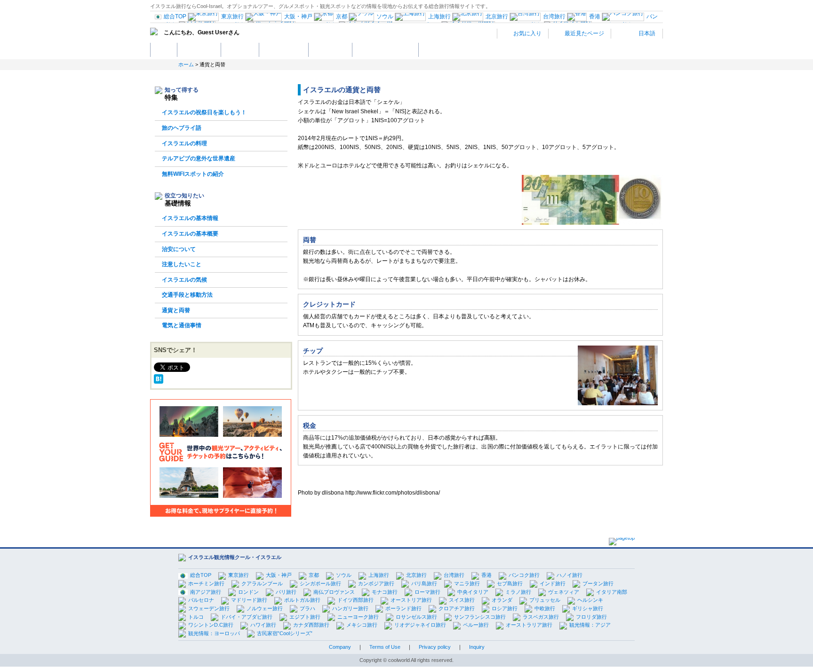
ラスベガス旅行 (541, 617)
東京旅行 (238, 575)
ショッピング (330, 49)
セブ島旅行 (510, 583)
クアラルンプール (262, 583)
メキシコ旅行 (361, 625)
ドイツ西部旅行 (355, 600)
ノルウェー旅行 (265, 608)
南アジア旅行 (205, 592)
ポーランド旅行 (403, 608)
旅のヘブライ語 (181, 128)
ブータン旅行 (598, 583)
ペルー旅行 (476, 625)
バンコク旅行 (524, 575)
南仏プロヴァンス (334, 592)
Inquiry (477, 647)
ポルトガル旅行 (302, 600)
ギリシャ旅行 (587, 608)
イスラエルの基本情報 (190, 218)
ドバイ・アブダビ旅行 (246, 617)
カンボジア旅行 (376, 583)
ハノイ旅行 (569, 575)
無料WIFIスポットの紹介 (193, 174)
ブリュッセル (544, 600)
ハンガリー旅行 (350, 608)
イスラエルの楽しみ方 (385, 49)
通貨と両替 (176, 310)
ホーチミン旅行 (206, 583)
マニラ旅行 (467, 583)
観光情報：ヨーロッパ (214, 633)
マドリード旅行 (249, 600)
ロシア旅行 (505, 608)
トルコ (196, 617)
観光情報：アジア (590, 625)
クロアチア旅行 (456, 608)
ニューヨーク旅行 (358, 617)
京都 (314, 575)
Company (340, 647)
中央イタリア (472, 592)
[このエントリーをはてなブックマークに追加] (158, 379)
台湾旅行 (454, 575)
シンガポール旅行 (320, 583)
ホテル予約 (240, 49)
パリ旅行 (286, 592)
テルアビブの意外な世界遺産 (198, 158)
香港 (486, 575)
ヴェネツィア (563, 592)
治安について (179, 249)
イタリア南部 (611, 592)
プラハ (307, 608)
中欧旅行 (544, 608)
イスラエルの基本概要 (190, 233)
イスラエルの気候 (184, 279)
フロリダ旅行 (591, 617)
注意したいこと (181, 264)
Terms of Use (384, 647)
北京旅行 (416, 575)
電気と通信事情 (181, 325)
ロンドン (248, 592)
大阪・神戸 (279, 575)
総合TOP (200, 575)
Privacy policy (435, 647)
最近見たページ (583, 33)
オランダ (502, 600)
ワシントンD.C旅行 (210, 625)
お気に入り (527, 33)
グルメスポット (283, 49)
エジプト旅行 (304, 617)
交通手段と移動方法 (187, 294)
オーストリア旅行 (411, 600)
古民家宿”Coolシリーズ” (284, 633)
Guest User (213, 32)
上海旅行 (378, 575)
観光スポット (199, 49)
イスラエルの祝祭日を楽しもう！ (204, 112)
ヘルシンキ (590, 600)
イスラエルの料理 (184, 143)
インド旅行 (553, 583)
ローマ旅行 (427, 592)
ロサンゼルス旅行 (416, 617)
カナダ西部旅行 (311, 625)
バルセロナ (201, 600)
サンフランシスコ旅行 (480, 617)
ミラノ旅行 (518, 592)
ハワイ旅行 (263, 625)
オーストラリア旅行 (529, 625)
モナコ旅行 (385, 592)
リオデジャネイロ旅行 (420, 625)
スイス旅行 (462, 600)
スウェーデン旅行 (209, 608)
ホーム (163, 49)
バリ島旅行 (424, 583)
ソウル (343, 575)
